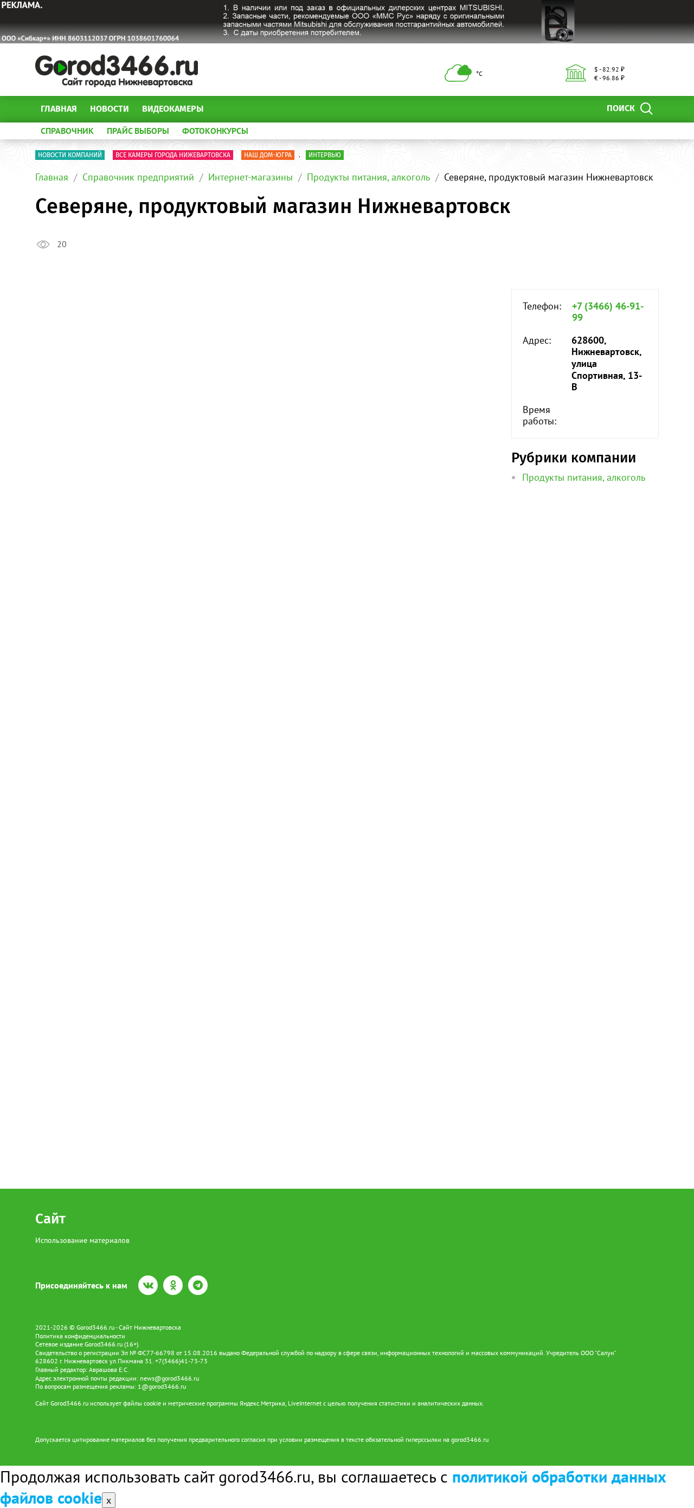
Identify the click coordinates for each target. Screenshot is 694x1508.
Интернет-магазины (250, 177)
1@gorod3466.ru (162, 1386)
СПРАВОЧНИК (67, 130)
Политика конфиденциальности (80, 1336)
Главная (59, 109)
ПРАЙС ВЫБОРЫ (138, 130)
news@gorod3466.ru (169, 1378)
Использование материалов (82, 1240)
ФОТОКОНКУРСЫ (215, 130)
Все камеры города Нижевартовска (172, 155)
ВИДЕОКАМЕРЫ (172, 109)
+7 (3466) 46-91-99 (608, 312)
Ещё (224, 109)
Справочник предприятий (138, 177)
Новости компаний (70, 155)
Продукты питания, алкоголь (368, 177)
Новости (109, 109)
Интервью (325, 155)
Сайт (50, 1218)
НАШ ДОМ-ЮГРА (268, 155)
